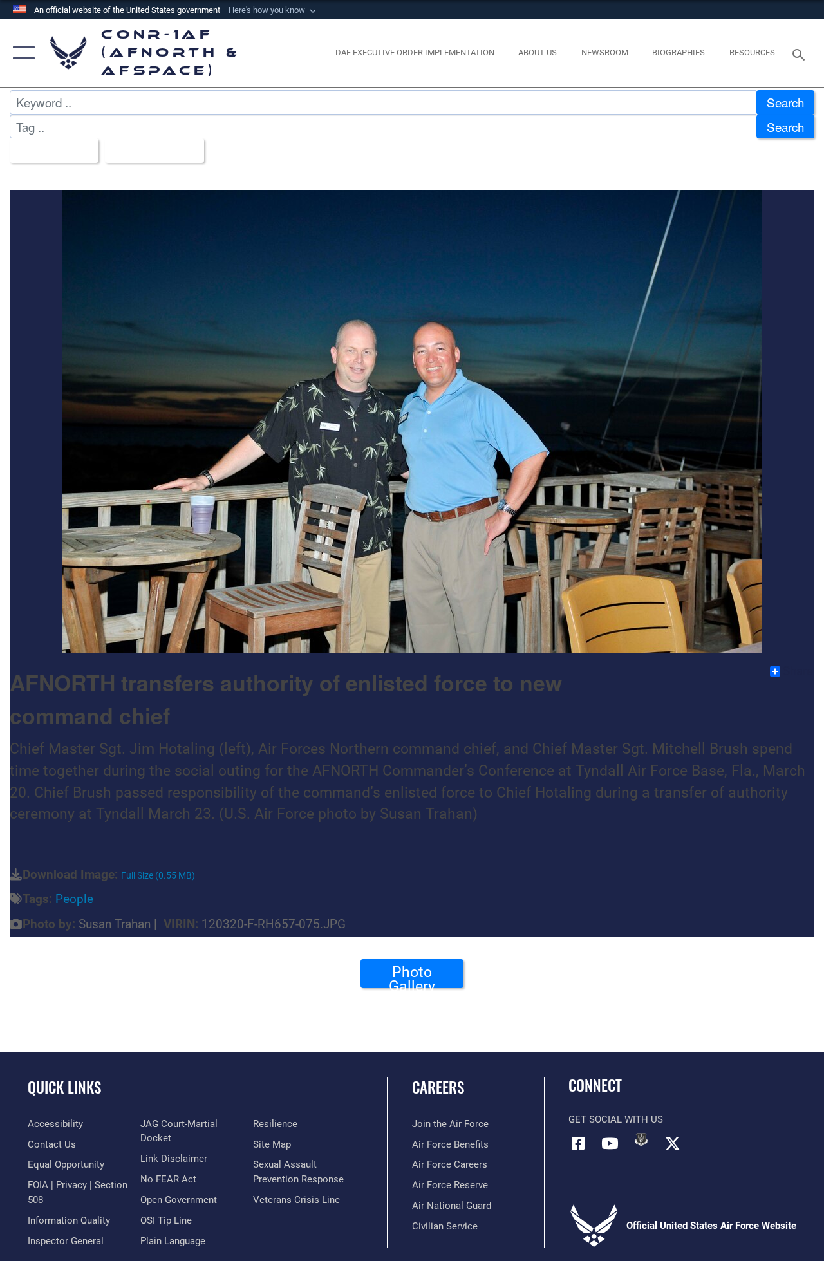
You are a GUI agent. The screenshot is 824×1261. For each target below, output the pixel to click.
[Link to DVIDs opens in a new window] (641, 1139)
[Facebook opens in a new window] (578, 1143)
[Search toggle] (801, 53)
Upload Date (149, 150)
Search (785, 102)
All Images (49, 150)
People (74, 899)
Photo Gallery (412, 976)
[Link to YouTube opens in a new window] (609, 1143)
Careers (438, 1087)
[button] (274, 10)
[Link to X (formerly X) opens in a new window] (672, 1143)
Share (798, 671)
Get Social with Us (615, 1119)
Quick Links (64, 1087)
